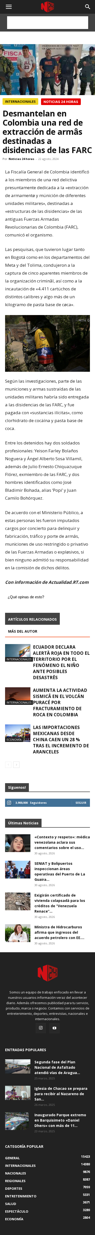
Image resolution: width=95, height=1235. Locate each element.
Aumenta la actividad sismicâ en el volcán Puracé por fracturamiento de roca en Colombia (60, 702)
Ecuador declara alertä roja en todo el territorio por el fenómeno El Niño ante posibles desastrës (61, 662)
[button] (88, 7)
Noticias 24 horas (21, 159)
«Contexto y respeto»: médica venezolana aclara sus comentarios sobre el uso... (62, 842)
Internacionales (20, 101)
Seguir (80, 803)
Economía (14, 739)
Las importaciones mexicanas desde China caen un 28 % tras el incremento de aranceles (61, 739)
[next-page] (16, 765)
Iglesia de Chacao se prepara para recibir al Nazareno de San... (60, 1094)
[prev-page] (8, 765)
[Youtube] (54, 1028)
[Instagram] (41, 1028)
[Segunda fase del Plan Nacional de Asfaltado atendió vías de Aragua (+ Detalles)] (17, 1066)
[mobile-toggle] (9, 7)
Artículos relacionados (32, 619)
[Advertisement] (47, 22)
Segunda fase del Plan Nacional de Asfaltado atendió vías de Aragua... (57, 1067)
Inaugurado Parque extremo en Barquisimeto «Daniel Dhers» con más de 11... (60, 1120)
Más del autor (22, 631)
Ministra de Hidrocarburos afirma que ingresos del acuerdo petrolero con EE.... (59, 932)
